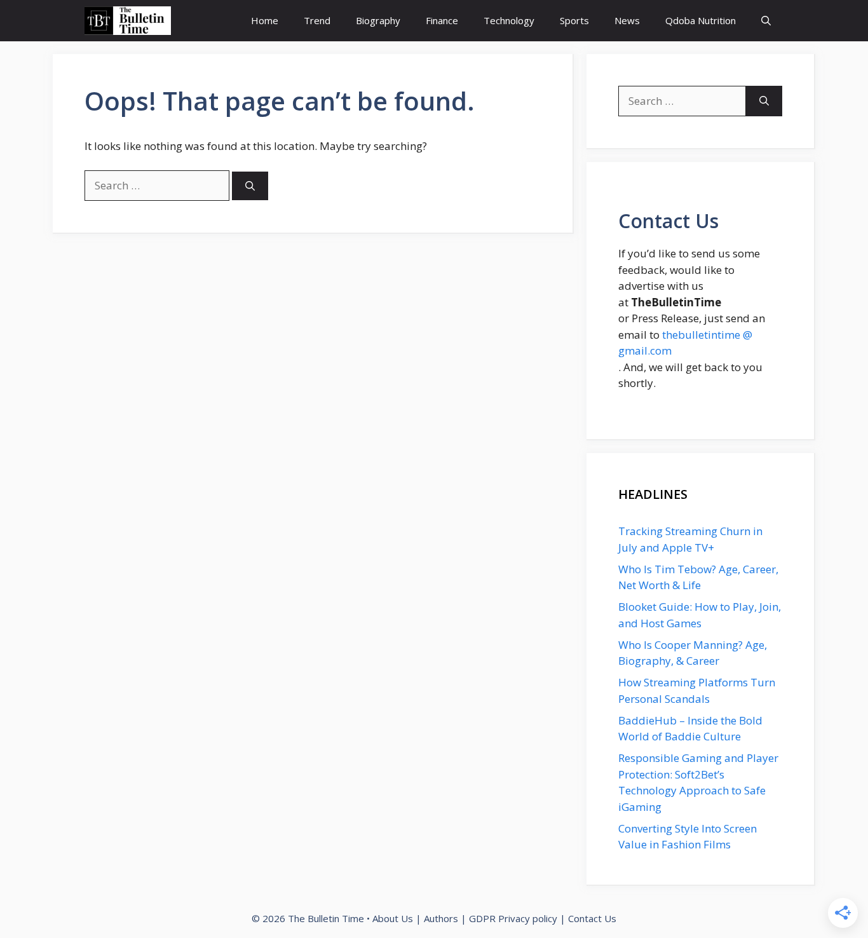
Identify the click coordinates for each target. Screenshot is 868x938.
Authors (441, 918)
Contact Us (592, 918)
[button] (766, 20)
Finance (442, 20)
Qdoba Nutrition (700, 20)
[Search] (250, 186)
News (627, 20)
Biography (378, 20)
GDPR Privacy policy (513, 918)
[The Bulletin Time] (128, 20)
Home (264, 20)
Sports (574, 20)
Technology (509, 20)
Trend (317, 20)
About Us (392, 918)
